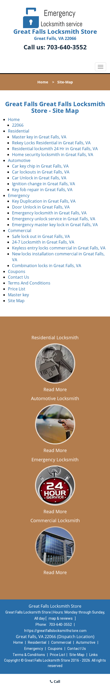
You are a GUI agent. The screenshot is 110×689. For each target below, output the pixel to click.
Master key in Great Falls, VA (39, 137)
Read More (55, 389)
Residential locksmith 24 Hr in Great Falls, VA (55, 148)
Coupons (16, 271)
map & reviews (61, 618)
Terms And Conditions (29, 283)
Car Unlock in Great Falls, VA (39, 178)
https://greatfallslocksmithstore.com (55, 631)
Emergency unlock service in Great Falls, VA (53, 219)
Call (56, 681)
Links (93, 655)
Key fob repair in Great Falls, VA (42, 189)
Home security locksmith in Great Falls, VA (52, 154)
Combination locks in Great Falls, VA (46, 265)
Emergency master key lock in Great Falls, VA (55, 224)
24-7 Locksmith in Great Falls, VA (43, 242)
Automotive (19, 160)
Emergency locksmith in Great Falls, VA (49, 213)
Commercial (19, 230)
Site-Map (76, 655)
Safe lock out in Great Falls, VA (41, 236)
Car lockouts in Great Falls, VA (40, 172)
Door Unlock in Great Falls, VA (41, 207)
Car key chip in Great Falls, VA (40, 166)
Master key (18, 295)
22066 (18, 125)
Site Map (16, 300)
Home (42, 82)
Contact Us (18, 277)
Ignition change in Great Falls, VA (43, 184)
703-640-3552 (67, 47)
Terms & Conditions (29, 655)
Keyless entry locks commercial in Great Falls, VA (58, 248)
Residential (18, 131)
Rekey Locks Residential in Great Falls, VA (51, 143)
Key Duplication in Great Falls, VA (43, 201)
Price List (16, 289)
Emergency (18, 195)
